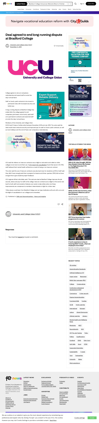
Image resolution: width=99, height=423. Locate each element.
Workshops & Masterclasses (81, 395)
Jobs (59, 9)
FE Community (10, 401)
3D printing (73, 265)
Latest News (20, 9)
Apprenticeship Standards (77, 269)
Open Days (80, 388)
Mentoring (73, 325)
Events (64, 9)
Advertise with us (10, 404)
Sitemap (8, 408)
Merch (69, 9)
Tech (71, 355)
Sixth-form (87, 340)
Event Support (45, 404)
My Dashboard (63, 397)
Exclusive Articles (46, 381)
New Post (62, 395)
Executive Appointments (30, 399)
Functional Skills (74, 301)
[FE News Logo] (7, 4)
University (73, 359)
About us (8, 398)
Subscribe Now (77, 9)
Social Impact (27, 390)
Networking (80, 386)
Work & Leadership (29, 386)
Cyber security (83, 293)
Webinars (80, 393)
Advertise (54, 9)
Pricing (43, 395)
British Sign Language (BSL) (78, 280)
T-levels (82, 352)
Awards (79, 381)
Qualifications (80, 337)
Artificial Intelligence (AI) (77, 273)
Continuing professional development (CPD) (77, 289)
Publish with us (10, 403)
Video (61, 383)
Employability (27, 385)
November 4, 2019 (16, 47)
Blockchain (83, 276)
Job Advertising (46, 400)
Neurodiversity (74, 329)
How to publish (63, 392)
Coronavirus (73, 293)
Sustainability (74, 352)
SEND (79, 340)
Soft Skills (72, 344)
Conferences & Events (83, 383)
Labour (72, 312)
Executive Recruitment (29, 400)
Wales (80, 359)
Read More (53, 420)
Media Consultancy (46, 402)
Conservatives (81, 284)
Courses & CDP (81, 385)
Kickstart (82, 308)
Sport (79, 344)
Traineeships (79, 355)
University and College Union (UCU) (21, 45)
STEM (85, 344)
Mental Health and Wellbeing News (78, 321)
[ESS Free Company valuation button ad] (79, 59)
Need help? (62, 404)
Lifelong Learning (75, 316)
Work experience (75, 363)
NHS (82, 329)
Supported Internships (76, 348)
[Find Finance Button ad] (79, 109)
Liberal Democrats (82, 312)
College (72, 284)
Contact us (9, 399)
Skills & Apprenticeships (30, 388)
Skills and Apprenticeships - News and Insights (31, 196)
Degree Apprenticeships (77, 297)
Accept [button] (92, 418)
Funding (84, 301)
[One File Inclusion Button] (20, 150)
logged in (21, 237)
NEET (80, 325)
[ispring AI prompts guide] (50, 150)
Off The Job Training (76, 333)
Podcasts (62, 381)
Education (26, 381)
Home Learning (80, 305)
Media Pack (44, 397)
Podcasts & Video (45, 9)
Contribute (36, 9)
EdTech (25, 383)
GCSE (71, 305)
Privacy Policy (10, 406)
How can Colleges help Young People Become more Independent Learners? (48, 4)
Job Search (26, 402)
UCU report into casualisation (38, 165)
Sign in (82, 4)
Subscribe (91, 4)
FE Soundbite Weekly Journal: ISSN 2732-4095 (48, 385)
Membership (63, 402)
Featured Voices (46, 383)
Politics (72, 337)
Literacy (84, 316)
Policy (86, 333)
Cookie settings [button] (79, 418)
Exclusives (28, 9)
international (73, 308)
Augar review (73, 276)
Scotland (72, 340)
